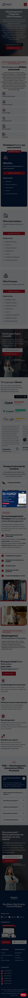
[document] (14, 499)
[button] (23, 492)
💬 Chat (23, 995)
